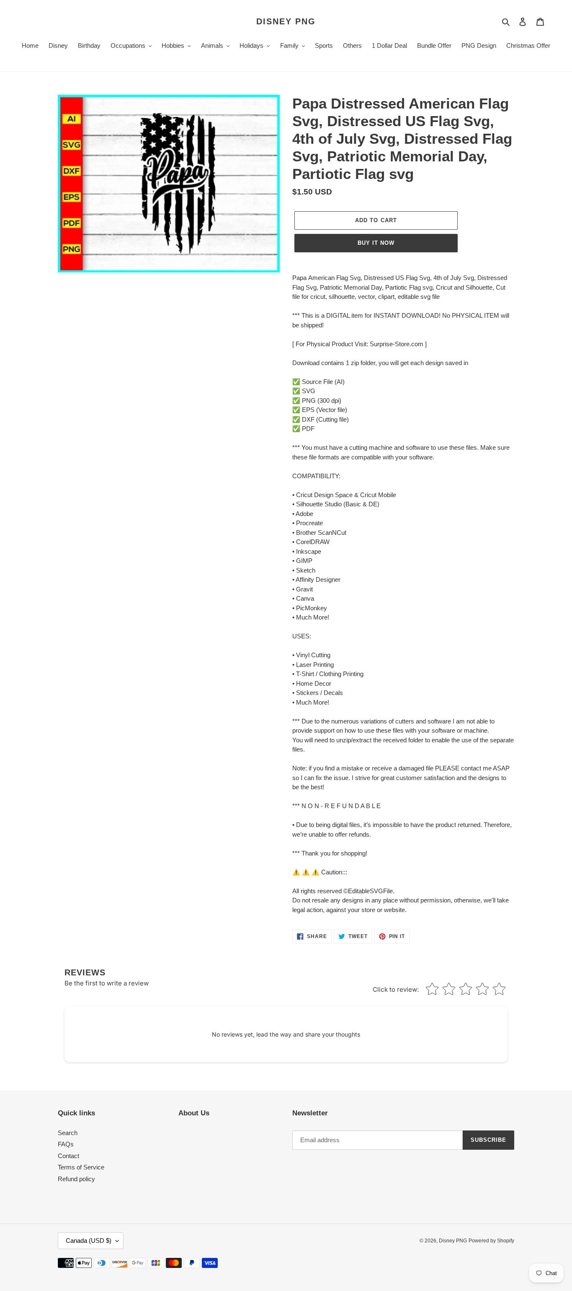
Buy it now (376, 243)
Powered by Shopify (491, 1241)
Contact (68, 1155)
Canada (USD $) (88, 1240)
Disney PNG (286, 21)
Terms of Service (81, 1167)
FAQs (66, 1144)
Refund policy (76, 1178)
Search (67, 1132)
